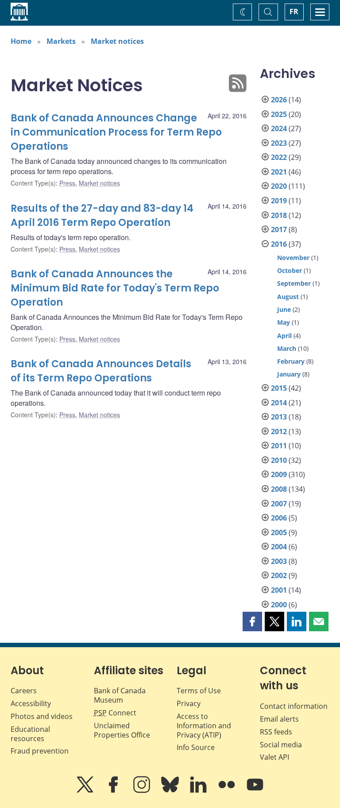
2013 (279, 417)
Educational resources (30, 733)
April (284, 335)
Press (67, 183)
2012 (279, 431)
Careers (24, 690)
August (288, 296)
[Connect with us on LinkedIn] (199, 791)
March (286, 348)
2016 (279, 244)
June (284, 309)
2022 (279, 157)
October (289, 270)
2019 (279, 201)
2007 (279, 504)
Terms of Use (199, 690)
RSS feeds (276, 732)
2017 (279, 229)
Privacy (189, 703)
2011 (279, 446)
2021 (279, 172)
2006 (279, 518)
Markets (61, 41)
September (294, 283)
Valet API (274, 757)
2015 (279, 388)
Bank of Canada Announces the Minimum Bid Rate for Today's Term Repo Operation (115, 288)
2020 (279, 186)
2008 (279, 489)
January (289, 374)
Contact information (294, 706)
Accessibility (31, 703)
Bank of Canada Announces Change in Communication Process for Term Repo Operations (116, 132)
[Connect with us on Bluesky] (171, 791)
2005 (279, 532)
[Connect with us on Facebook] (114, 791)
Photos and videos (42, 716)
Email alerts (279, 719)
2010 (279, 460)
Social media (281, 745)
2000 (279, 605)
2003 (279, 561)
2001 (279, 590)
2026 (279, 100)
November (293, 257)
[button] (252, 621)
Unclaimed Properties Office (122, 730)
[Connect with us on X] (86, 791)
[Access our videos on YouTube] (255, 791)
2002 (279, 575)
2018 (279, 215)
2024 (279, 128)
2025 (279, 114)
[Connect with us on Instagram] (142, 791)
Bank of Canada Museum (120, 695)
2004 (279, 547)
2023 (279, 143)
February (291, 361)
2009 (279, 474)
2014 (279, 403)
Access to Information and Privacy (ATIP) (204, 725)
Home (21, 41)
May (283, 322)
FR (294, 11)
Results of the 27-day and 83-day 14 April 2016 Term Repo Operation (102, 215)
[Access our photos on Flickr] (227, 791)
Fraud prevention (40, 751)
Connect (115, 713)
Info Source (196, 747)
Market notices (117, 41)
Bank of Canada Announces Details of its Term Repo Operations (101, 371)
